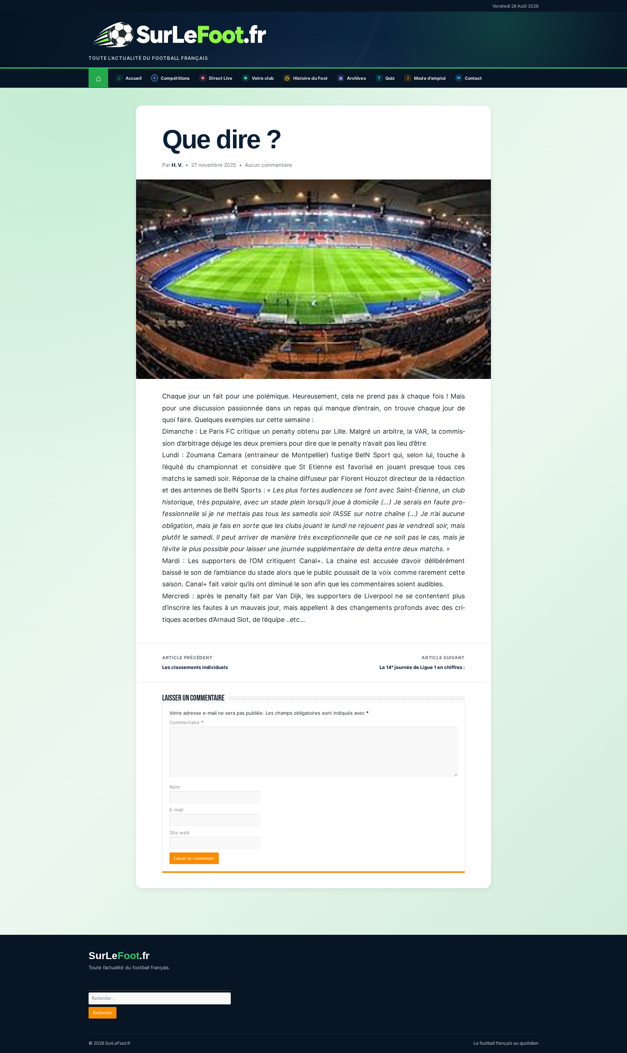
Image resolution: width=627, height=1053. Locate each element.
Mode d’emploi (430, 78)
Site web (179, 832)
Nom (174, 787)
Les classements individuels (195, 662)
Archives (356, 78)
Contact (473, 78)
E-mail (176, 810)
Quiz (390, 78)
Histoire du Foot (310, 78)
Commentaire (186, 722)
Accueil (134, 78)
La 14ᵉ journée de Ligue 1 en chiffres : (422, 662)
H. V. (177, 165)
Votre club (263, 78)
